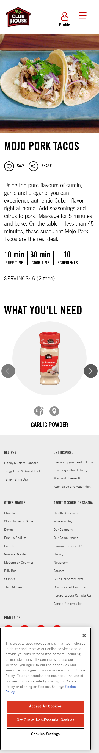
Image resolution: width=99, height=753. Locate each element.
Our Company (63, 529)
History (58, 554)
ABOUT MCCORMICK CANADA (73, 503)
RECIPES (10, 453)
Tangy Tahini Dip (16, 479)
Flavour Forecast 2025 (69, 546)
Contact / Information (68, 603)
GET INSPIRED (63, 453)
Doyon (8, 529)
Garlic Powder (49, 425)
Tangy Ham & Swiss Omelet (23, 471)
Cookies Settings (45, 734)
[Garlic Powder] (49, 358)
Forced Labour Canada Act (72, 595)
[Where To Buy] (54, 411)
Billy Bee (10, 570)
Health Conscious (66, 513)
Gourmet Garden (16, 554)
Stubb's (9, 579)
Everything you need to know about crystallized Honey (74, 466)
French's (10, 546)
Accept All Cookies (45, 706)
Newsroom (61, 562)
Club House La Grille (18, 521)
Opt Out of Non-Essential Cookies (46, 720)
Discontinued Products (70, 587)
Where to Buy (63, 521)
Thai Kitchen (13, 587)
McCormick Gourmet (18, 562)
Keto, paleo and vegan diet (72, 486)
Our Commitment (66, 538)
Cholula (9, 513)
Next (91, 371)
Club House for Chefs (68, 579)
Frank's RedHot (15, 538)
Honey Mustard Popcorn (21, 463)
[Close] (84, 636)
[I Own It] (39, 411)
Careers (59, 570)
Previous (8, 371)
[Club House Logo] (18, 29)
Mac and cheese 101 (68, 478)
